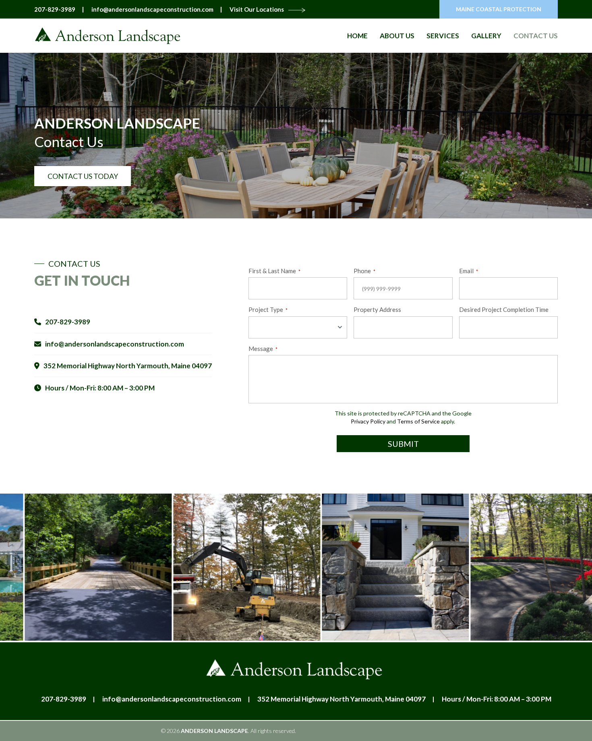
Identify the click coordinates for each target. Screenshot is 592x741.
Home (357, 35)
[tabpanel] (222, 567)
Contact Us (535, 35)
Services (442, 35)
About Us (397, 35)
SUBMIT (403, 443)
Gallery (486, 35)
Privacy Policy (368, 421)
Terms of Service (418, 421)
